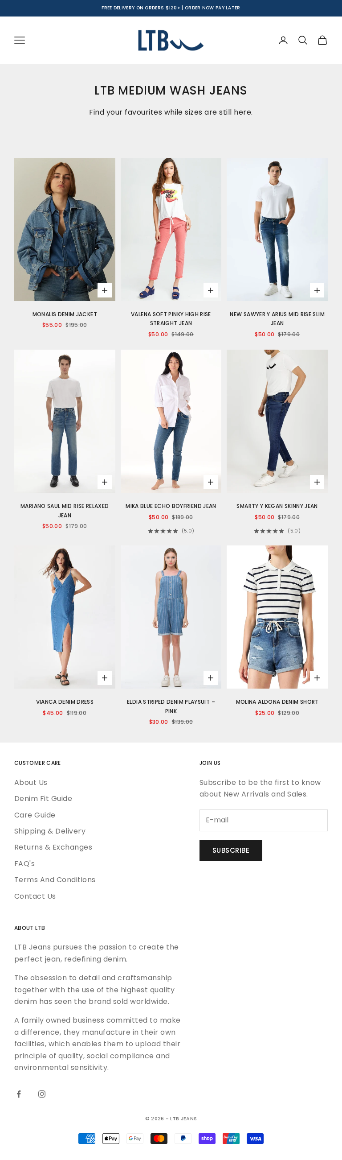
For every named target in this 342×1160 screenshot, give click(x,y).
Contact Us (35, 896)
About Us (31, 782)
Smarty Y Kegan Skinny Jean (277, 506)
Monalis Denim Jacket (65, 314)
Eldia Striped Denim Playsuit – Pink (171, 706)
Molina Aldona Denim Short (277, 702)
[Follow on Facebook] (18, 1094)
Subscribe (230, 850)
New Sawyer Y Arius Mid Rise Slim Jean (277, 318)
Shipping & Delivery (50, 831)
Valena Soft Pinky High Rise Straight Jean (171, 318)
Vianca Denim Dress (65, 702)
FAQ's (24, 864)
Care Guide (35, 815)
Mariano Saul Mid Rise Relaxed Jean (64, 510)
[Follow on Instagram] (41, 1094)
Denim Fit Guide (43, 798)
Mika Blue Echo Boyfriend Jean (171, 506)
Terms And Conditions (55, 880)
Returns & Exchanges (53, 847)
